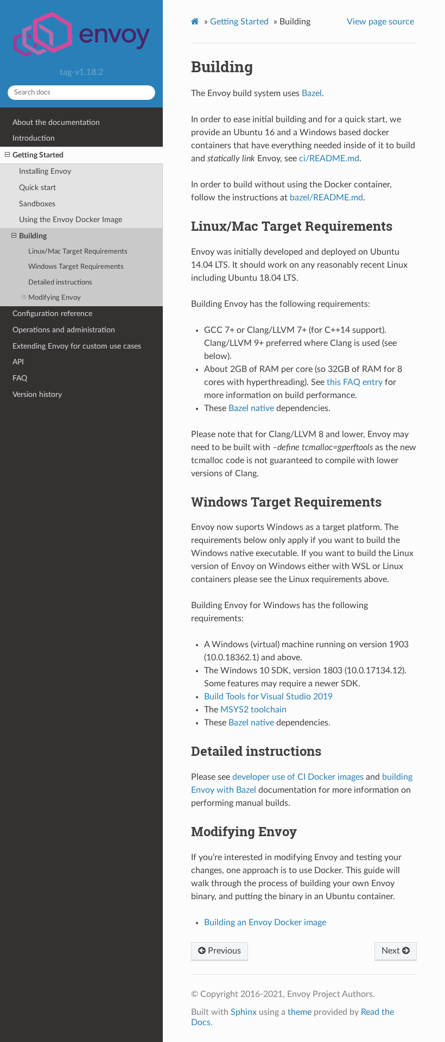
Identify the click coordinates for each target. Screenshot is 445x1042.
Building (33, 236)
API (18, 362)
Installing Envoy (45, 171)
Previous (223, 950)
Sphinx (244, 1012)
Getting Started (37, 155)
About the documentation (56, 122)
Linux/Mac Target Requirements (78, 251)
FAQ (19, 378)
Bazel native (251, 408)
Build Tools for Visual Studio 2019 (268, 696)
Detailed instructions (60, 282)
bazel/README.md (326, 197)
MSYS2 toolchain (253, 709)
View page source (380, 21)
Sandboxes (37, 204)
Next (392, 950)
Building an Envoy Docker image (265, 922)
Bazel (312, 93)
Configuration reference (52, 314)
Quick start (37, 188)
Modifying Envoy (54, 297)
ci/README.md (329, 158)
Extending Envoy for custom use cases (76, 346)
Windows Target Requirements (76, 266)
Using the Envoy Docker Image (70, 220)
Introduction (33, 138)
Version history (37, 394)
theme (300, 1012)
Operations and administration (63, 330)
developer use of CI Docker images (298, 777)
